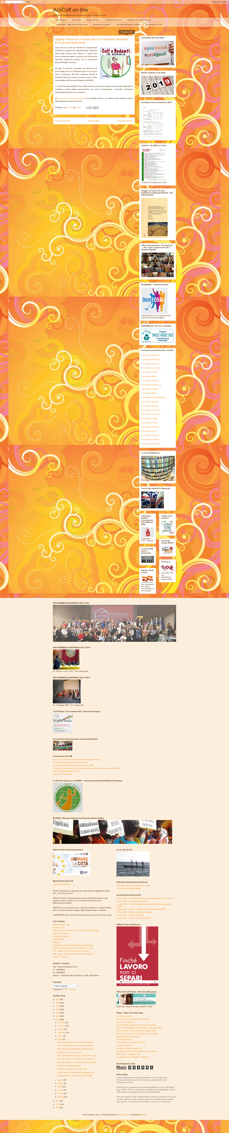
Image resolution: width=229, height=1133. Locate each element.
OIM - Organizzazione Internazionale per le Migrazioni (73, 954)
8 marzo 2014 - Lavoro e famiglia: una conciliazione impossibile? (141, 909)
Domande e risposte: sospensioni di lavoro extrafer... (77, 1062)
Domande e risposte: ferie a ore (69, 1052)
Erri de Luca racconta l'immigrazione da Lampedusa (136, 1051)
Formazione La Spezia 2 (151, 368)
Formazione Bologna (150, 402)
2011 (58, 1104)
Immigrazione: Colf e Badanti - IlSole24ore (132, 1057)
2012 (58, 1101)
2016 (58, 1010)
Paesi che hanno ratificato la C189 (66, 771)
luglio (60, 1039)
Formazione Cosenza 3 (151, 385)
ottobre (61, 1029)
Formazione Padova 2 (150, 359)
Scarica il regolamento (61, 884)
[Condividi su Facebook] (95, 107)
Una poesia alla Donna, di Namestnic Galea (133, 885)
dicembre (61, 1023)
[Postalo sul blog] (90, 107)
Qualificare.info (58, 928)
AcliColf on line (70, 10)
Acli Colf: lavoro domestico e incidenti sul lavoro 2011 (137, 1034)
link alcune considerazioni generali (71, 98)
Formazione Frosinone (150, 410)
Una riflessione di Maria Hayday (128, 888)
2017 (58, 1006)
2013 (58, 1020)
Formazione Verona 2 (150, 364)
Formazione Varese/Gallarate (153, 397)
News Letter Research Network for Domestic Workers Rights (76, 930)
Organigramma (93, 20)
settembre (62, 1033)
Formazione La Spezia (150, 414)
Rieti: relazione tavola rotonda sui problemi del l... (76, 1049)
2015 (58, 1013)
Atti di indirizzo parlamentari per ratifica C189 (70, 762)
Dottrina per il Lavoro (61, 933)
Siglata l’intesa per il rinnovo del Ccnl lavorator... (75, 1042)
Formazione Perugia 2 (150, 355)
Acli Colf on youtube (124, 1016)
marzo (60, 1090)
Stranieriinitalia (58, 939)
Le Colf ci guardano (123, 1045)
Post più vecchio (125, 121)
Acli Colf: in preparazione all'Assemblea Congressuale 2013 (139, 1028)
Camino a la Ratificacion (62, 774)
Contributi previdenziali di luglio (69, 1066)
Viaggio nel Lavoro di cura (139, 20)
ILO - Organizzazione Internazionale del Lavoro (71, 951)
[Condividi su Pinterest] (97, 107)
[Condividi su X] (92, 107)
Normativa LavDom (101, 24)
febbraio (61, 1093)
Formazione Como (149, 431)
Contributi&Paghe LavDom (128, 24)
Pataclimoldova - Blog (61, 925)
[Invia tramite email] (87, 107)
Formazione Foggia (149, 418)
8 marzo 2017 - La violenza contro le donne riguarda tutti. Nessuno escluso (145, 898)
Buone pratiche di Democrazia (128, 1037)
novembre (62, 1026)
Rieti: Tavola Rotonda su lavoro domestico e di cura (77, 1056)
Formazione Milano (149, 393)
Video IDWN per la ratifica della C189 (130, 1042)
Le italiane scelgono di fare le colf (129, 1048)
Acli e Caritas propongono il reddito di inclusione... (76, 1046)
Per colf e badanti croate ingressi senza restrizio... (76, 1059)
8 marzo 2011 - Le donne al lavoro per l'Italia (133, 918)
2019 (58, 999)
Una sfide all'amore (123, 1039)
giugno (60, 1080)
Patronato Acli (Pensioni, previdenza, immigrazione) (73, 945)
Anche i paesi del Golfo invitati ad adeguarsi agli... (76, 1072)
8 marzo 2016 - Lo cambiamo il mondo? (131, 901)
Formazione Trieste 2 (150, 380)
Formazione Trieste (149, 423)
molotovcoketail (124, 1115)
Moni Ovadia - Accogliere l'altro (128, 1054)
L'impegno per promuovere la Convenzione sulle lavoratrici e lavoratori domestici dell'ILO (87, 768)
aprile (60, 1087)
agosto (60, 1036)
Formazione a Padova (150, 444)
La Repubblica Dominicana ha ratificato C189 (74, 1076)
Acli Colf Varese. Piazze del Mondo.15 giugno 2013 (136, 1031)
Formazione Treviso (149, 372)
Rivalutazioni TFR (154, 24)
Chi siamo (76, 20)
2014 (58, 1016)
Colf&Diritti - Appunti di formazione (72, 24)
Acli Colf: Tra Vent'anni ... (126, 1022)
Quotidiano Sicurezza (61, 936)
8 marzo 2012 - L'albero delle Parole (130, 915)
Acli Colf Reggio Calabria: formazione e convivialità (136, 1025)
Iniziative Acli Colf (113, 20)
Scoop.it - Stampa (60, 957)
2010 (58, 1108)
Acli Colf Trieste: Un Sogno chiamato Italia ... (133, 1019)
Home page (61, 20)
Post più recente (62, 121)
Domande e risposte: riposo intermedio (72, 1069)
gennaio (61, 1097)
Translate (71, 989)
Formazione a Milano (150, 439)
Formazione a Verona (150, 435)
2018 (58, 1003)
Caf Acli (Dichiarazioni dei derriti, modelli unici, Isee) (73, 948)
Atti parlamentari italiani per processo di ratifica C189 (73, 765)
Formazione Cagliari (149, 389)
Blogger (143, 1115)
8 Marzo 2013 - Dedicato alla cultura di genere (134, 912)
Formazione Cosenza (150, 427)
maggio (61, 1083)
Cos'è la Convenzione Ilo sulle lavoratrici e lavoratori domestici (77, 760)
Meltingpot (57, 942)
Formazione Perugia (149, 406)
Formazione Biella (148, 376)
